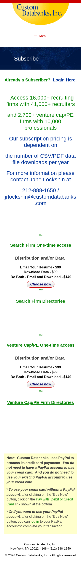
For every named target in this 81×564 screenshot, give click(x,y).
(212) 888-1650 (60, 548)
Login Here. (65, 80)
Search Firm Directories (40, 301)
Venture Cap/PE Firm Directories (40, 402)
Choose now (40, 284)
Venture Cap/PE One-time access (41, 345)
